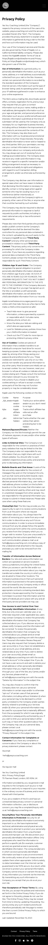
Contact (14, 931)
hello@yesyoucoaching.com (14, 543)
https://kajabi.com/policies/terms (16, 59)
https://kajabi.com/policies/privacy (25, 61)
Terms (35, 931)
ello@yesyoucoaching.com (16, 756)
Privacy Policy (25, 931)
